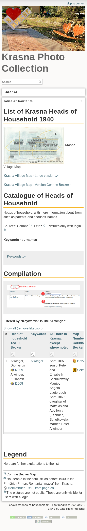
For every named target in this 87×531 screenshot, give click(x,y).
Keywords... (15, 256)
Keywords (38, 334)
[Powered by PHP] (35, 517)
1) (30, 225)
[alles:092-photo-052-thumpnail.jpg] (33, 145)
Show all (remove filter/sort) (22, 328)
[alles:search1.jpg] (43, 296)
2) (44, 225)
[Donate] (18, 517)
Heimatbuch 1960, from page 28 (31, 488)
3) (4, 229)
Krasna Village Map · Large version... (30, 175)
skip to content (76, 3)
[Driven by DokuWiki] (43, 521)
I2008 (19, 383)
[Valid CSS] (69, 517)
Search (40, 81)
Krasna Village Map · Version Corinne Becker (36, 184)
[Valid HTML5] (52, 517)
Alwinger (37, 361)
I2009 (19, 370)
